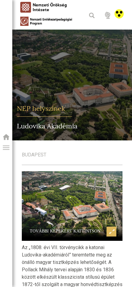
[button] (6, 148)
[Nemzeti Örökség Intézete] (6, 139)
